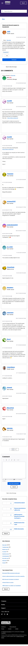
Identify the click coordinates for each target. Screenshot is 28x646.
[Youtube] (7, 610)
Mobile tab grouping (19, 525)
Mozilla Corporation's (7, 627)
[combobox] (14, 11)
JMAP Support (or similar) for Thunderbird (11, 581)
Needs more (5, 545)
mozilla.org (3, 622)
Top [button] (2, 643)
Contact (16, 624)
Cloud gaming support (19, 498)
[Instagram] (4, 610)
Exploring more (5, 550)
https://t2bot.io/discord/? (8, 147)
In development (5, 552)
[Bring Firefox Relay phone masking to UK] (21, 65)
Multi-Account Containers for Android (10, 575)
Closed (3, 558)
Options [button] (26, 19)
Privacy (2, 624)
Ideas (3, 19)
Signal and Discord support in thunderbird (13, 25)
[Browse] (2, 3)
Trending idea (5, 543)
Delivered (4, 556)
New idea (9, 38)
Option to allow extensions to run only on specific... (13, 572)
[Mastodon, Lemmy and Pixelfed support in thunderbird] (19, 65)
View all (6, 529)
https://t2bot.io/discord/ (12, 115)
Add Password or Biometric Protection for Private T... (19, 512)
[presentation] (3, 456)
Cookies (9, 624)
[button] (3, 53)
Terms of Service (13, 622)
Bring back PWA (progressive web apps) (11, 569)
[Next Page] (17, 445)
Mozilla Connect (8, 3)
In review (4, 547)
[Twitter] (1, 610)
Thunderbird (5, 50)
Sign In (23, 3)
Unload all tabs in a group (7, 578)
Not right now (5, 554)
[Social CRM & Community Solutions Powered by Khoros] (24, 643)
